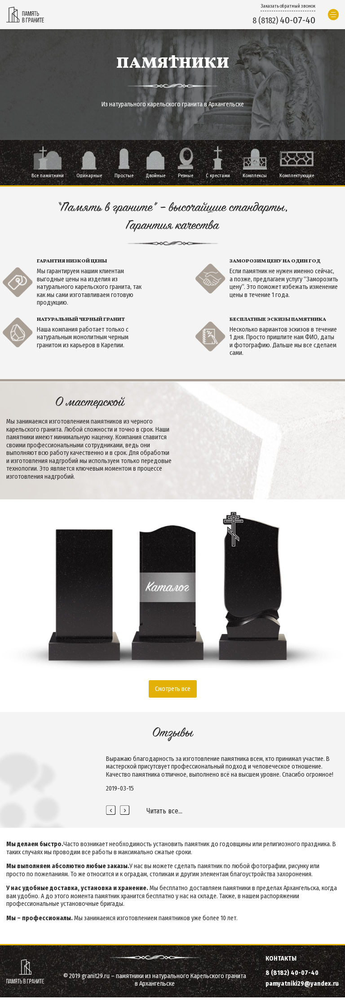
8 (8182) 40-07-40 (291, 973)
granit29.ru (96, 976)
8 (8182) (283, 20)
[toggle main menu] (333, 14)
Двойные (155, 176)
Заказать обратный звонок (288, 6)
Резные (185, 176)
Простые (124, 176)
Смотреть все (172, 689)
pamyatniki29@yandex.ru (302, 984)
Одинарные (89, 176)
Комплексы (255, 176)
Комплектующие (296, 176)
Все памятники (47, 176)
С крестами (218, 176)
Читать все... (164, 811)
